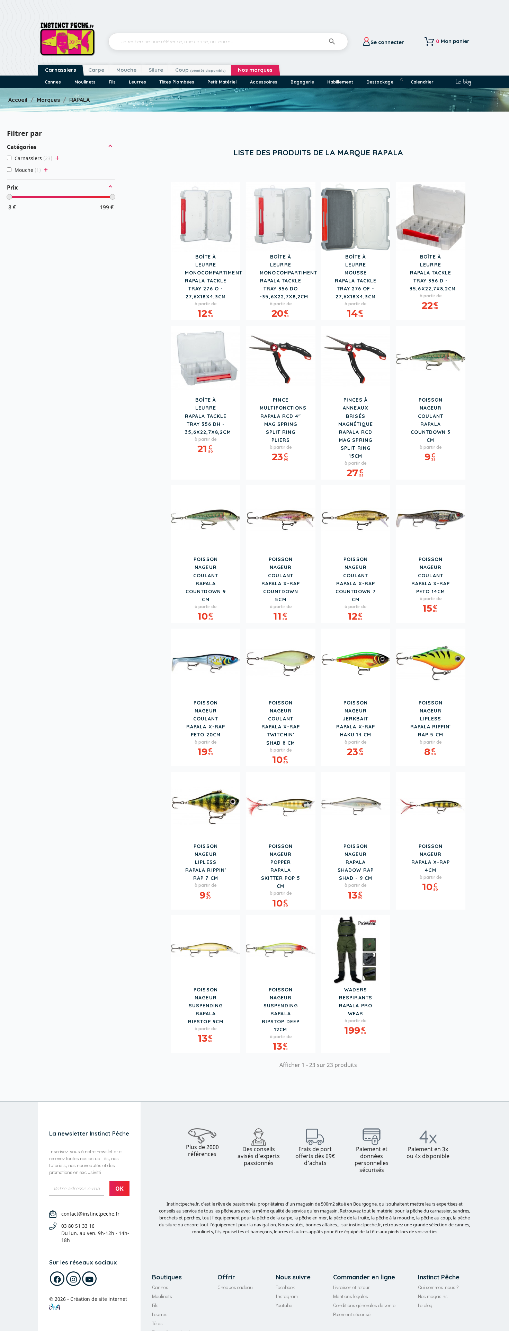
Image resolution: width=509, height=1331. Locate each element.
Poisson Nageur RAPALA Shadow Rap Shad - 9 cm (356, 862)
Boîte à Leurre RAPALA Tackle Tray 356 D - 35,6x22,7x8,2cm (433, 273)
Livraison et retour (351, 1287)
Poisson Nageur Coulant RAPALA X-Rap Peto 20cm (205, 719)
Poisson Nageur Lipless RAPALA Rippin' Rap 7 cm (205, 862)
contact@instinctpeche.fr (90, 1213)
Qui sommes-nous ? (438, 1287)
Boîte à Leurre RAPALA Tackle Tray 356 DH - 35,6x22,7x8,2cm (208, 416)
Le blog (463, 81)
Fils (155, 1305)
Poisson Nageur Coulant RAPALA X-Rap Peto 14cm (430, 575)
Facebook (285, 1287)
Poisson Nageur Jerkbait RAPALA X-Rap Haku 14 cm (355, 719)
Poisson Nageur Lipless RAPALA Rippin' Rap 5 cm (430, 719)
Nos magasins (433, 1296)
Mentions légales (350, 1296)
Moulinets (162, 1296)
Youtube (284, 1305)
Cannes (160, 1287)
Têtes (157, 1323)
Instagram (287, 1296)
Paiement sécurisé (351, 1314)
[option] (202, 1142)
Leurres (160, 1314)
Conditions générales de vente (364, 1305)
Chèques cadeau (235, 1287)
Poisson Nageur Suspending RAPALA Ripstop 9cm (205, 1006)
